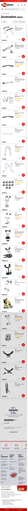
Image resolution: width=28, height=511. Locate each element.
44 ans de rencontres (3, 479)
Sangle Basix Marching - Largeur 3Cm (19, 164)
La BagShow (4, 461)
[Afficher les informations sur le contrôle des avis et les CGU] (21, 414)
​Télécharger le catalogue (4, 465)
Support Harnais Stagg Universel (19, 113)
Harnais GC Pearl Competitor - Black (19, 266)
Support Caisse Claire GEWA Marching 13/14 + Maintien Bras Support (19, 46)
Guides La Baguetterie (4, 471)
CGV (11, 464)
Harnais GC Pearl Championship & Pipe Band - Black (19, 249)
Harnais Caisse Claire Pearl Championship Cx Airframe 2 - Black (20, 232)
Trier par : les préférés (19, 21)
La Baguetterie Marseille (21, 483)
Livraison (12, 459)
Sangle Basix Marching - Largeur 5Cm (19, 147)
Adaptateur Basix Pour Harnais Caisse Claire (19, 334)
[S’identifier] (18, 5)
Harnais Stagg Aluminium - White (18, 317)
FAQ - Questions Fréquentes (12, 468)
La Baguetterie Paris (21, 459)
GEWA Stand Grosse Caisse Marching (19, 29)
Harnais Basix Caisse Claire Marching (19, 198)
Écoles (2, 482)
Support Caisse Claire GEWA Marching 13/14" (19, 62)
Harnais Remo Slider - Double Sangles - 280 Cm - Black (19, 300)
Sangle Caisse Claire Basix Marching (19, 130)
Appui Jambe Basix (19, 350)
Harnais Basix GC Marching (18, 215)
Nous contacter (4, 468)
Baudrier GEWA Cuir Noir (20, 384)
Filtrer (4, 21)
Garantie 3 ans (13, 461)
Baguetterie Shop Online (4, 475)
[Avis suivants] (25, 424)
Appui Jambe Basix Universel (19, 368)
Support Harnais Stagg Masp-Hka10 (19, 96)
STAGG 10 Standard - (19, 180)
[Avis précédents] (2, 424)
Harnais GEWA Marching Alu (20, 283)
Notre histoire (4, 459)
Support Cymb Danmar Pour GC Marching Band (20, 79)
